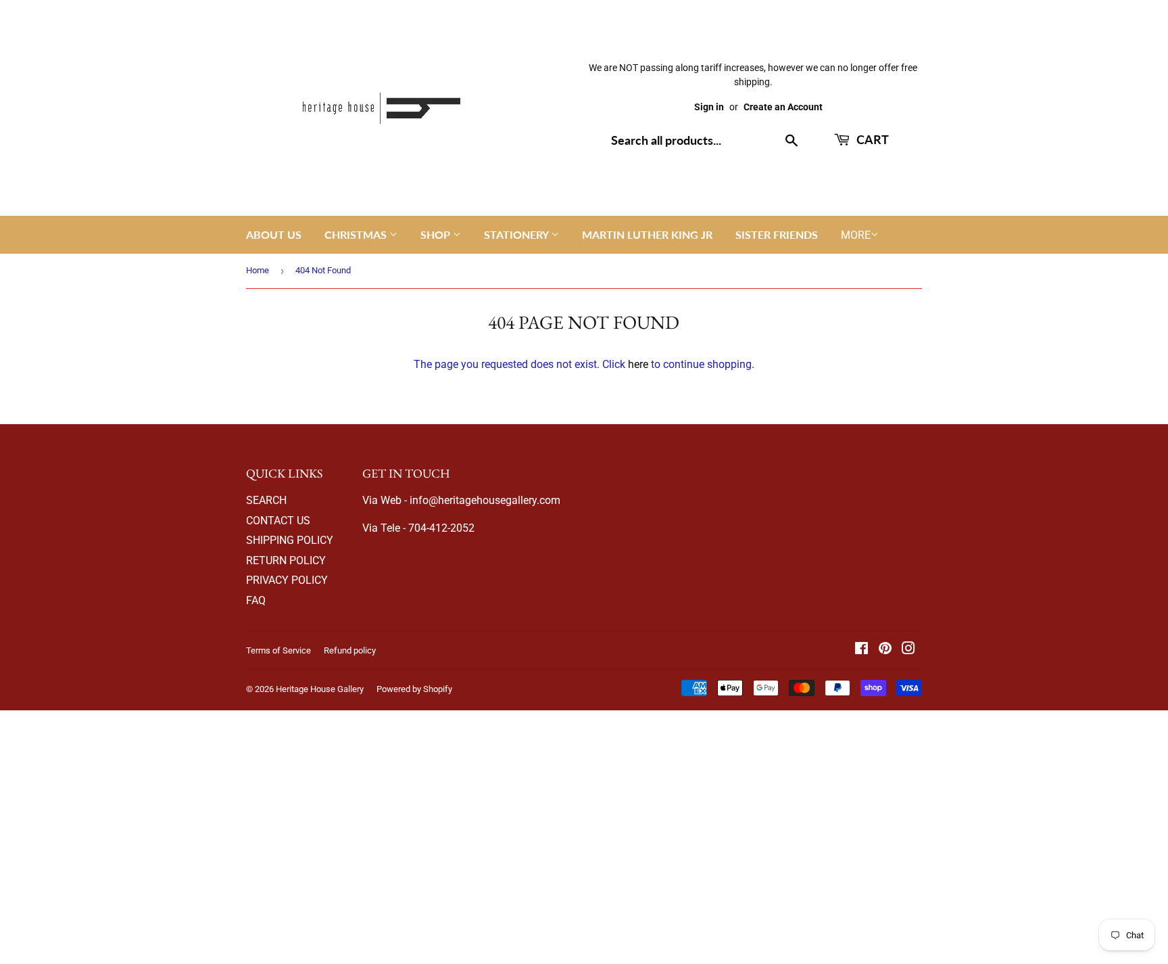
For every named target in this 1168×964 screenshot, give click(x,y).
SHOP (436, 234)
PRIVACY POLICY (287, 580)
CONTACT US (278, 520)
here (638, 364)
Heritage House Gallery (320, 689)
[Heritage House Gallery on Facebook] (861, 649)
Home (257, 270)
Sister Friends (776, 234)
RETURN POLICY (286, 560)
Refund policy (350, 650)
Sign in (709, 106)
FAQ (256, 600)
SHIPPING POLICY (289, 540)
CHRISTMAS (356, 234)
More (856, 235)
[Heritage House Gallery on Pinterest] (885, 649)
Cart (871, 139)
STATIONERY (517, 234)
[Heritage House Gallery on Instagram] (908, 649)
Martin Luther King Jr (647, 234)
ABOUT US (273, 234)
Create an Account (783, 106)
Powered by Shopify (414, 689)
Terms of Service (278, 650)
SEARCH (266, 500)
